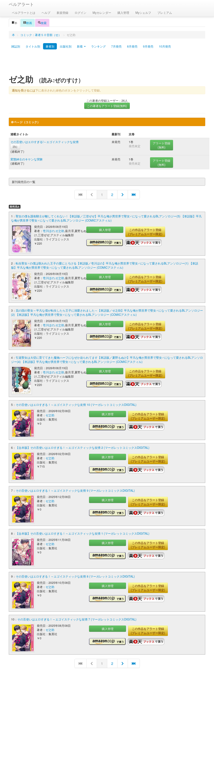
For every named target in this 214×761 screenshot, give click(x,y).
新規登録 (62, 12)
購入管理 (123, 12)
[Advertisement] (107, 63)
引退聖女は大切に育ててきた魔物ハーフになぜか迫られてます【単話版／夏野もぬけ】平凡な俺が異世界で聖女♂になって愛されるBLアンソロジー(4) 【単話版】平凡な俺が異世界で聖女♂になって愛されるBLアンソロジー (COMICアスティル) (107, 359)
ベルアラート (21, 4)
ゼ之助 (59, 231)
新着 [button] (80, 46)
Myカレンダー (102, 12)
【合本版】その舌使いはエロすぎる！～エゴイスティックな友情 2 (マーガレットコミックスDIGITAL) (82, 447)
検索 (44, 23)
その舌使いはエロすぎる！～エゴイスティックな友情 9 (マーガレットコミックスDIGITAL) (75, 490)
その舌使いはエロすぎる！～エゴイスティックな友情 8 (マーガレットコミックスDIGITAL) (75, 576)
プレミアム (164, 12)
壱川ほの (49, 231)
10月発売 (165, 46)
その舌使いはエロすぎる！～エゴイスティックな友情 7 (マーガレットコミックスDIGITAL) (76, 619)
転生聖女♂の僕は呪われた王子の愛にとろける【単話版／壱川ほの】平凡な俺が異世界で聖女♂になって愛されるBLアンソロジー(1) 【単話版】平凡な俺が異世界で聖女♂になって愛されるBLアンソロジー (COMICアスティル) (104, 265)
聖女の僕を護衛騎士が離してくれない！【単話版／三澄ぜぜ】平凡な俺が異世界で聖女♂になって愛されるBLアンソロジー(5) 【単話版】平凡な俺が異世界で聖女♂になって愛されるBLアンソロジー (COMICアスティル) (106, 218)
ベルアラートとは (23, 12)
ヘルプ (46, 12)
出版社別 (65, 46)
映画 (29, 23)
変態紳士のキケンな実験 (26, 159)
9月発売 (148, 46)
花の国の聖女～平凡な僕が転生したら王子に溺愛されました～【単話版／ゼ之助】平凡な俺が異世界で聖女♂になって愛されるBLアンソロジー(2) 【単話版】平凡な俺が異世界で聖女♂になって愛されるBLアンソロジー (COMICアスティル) (107, 312)
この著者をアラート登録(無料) (107, 106)
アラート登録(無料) (161, 145)
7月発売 (116, 46)
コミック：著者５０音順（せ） (40, 35)
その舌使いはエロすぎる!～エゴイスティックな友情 (44, 142)
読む (15, 146)
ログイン (80, 12)
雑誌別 (15, 46)
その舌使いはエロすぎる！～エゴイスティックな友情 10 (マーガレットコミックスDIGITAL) (76, 404)
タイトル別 (32, 46)
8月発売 (132, 46)
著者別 (50, 46)
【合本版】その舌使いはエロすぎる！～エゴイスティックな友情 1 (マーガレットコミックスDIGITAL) (82, 533)
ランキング (98, 46)
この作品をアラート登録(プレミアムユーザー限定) (145, 232)
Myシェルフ (143, 12)
